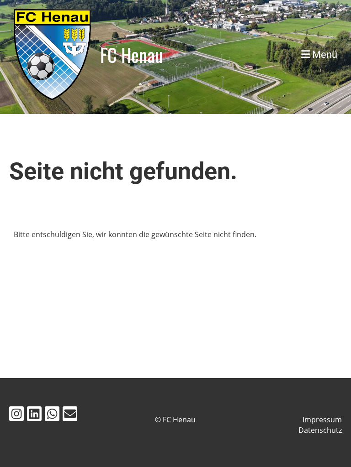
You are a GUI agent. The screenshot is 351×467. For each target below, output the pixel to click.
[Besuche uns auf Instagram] (16, 415)
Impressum (322, 420)
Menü (323, 54)
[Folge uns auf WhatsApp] (52, 415)
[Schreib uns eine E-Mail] (70, 415)
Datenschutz (320, 430)
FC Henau (131, 54)
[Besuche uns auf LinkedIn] (34, 415)
